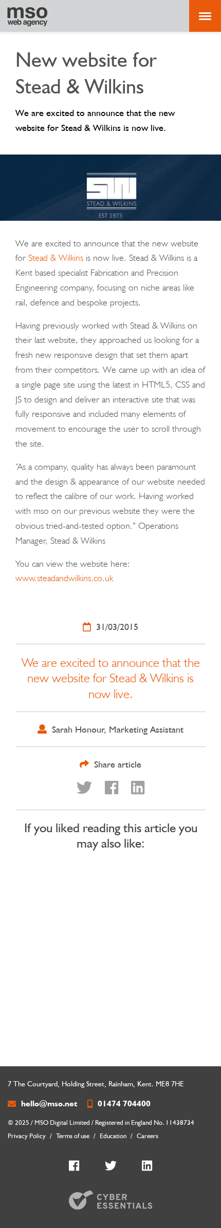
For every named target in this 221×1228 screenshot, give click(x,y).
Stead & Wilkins (55, 257)
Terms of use (72, 1136)
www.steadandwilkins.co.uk (64, 577)
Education (113, 1136)
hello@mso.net (49, 1103)
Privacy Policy (27, 1136)
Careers (147, 1136)
